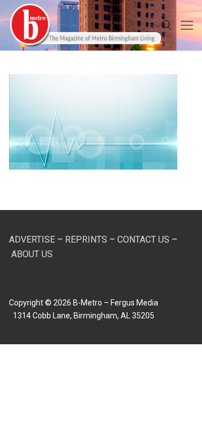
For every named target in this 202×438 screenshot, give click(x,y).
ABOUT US (32, 254)
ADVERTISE (32, 239)
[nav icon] (187, 25)
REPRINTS (86, 239)
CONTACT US (143, 239)
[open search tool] (167, 25)
